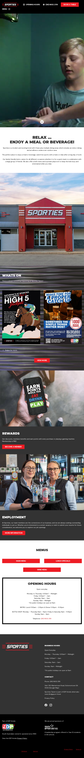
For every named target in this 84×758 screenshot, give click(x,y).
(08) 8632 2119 (46, 619)
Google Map (54, 688)
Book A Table (70, 4)
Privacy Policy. (22, 738)
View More (42, 360)
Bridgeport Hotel (55, 694)
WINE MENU (42, 569)
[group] (21, 317)
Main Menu (21, 561)
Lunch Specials (63, 561)
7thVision (24, 751)
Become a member (13, 447)
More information (13, 533)
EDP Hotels (67, 692)
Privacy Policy (49, 698)
